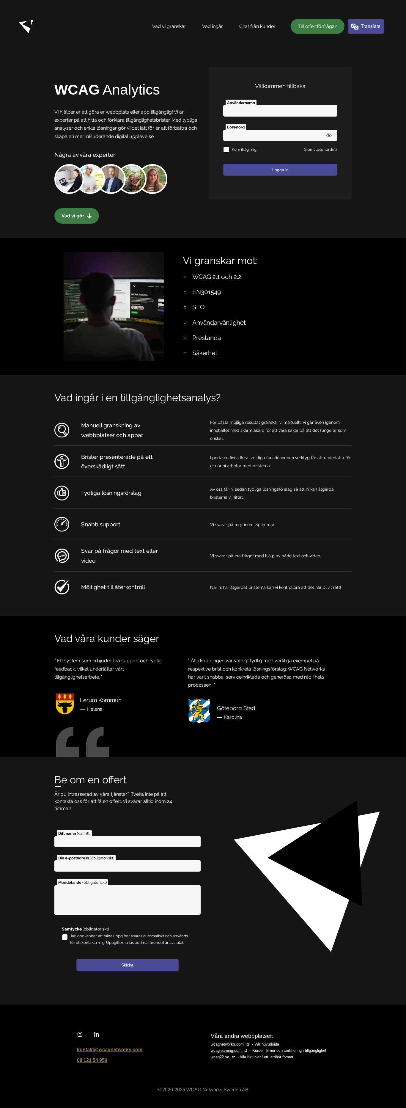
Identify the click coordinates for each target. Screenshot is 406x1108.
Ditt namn (74, 833)
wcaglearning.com (230, 1050)
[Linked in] (97, 1034)
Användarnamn (241, 103)
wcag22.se (223, 1057)
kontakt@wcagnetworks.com (109, 1049)
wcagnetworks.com (231, 1044)
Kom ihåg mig (244, 149)
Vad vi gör (73, 216)
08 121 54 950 (92, 1060)
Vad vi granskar (169, 26)
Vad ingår (212, 26)
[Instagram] (80, 1034)
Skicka (127, 965)
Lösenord (236, 127)
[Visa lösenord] (329, 135)
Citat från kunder (257, 26)
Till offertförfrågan (317, 26)
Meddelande (82, 882)
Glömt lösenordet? (320, 149)
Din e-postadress (86, 858)
